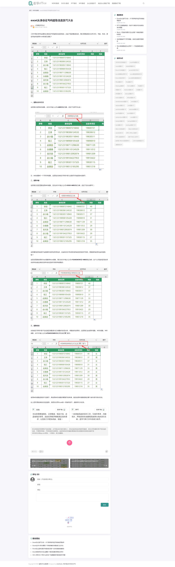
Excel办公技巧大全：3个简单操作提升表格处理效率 (130, 20)
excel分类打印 (134, 70)
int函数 (139, 90)
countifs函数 (134, 62)
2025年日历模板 (121, 62)
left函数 (119, 93)
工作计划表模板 (138, 140)
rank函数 (134, 101)
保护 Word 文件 (133, 137)
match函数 (120, 97)
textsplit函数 (132, 121)
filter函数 (119, 82)
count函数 (119, 66)
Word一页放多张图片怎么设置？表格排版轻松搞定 (130, 33)
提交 (104, 505)
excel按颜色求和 (121, 74)
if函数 (118, 90)
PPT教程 (74, 3)
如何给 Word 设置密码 (123, 140)
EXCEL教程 (65, 3)
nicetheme (60, 564)
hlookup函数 (120, 86)
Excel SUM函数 (121, 70)
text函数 (119, 125)
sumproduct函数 (121, 117)
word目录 (119, 133)
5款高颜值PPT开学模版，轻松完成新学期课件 (130, 40)
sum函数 (133, 117)
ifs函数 (141, 86)
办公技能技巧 (91, 3)
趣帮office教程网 (43, 564)
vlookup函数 (131, 125)
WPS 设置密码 (120, 137)
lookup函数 (129, 93)
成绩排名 (119, 144)
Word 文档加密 (120, 129)
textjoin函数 (120, 121)
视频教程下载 (116, 3)
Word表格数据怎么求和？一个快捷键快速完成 (130, 47)
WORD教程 (55, 3)
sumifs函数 (120, 113)
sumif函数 (131, 113)
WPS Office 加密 (131, 133)
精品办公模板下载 (104, 3)
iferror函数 (131, 86)
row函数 (131, 105)
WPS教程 (82, 3)
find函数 (129, 82)
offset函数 (131, 97)
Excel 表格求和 (121, 78)
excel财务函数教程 (135, 78)
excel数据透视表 (136, 74)
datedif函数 (130, 66)
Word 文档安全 (133, 129)
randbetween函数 (122, 101)
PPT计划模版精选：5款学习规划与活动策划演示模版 (130, 26)
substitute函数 (121, 109)
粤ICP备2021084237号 (69, 564)
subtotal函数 (133, 109)
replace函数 (120, 105)
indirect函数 (128, 90)
